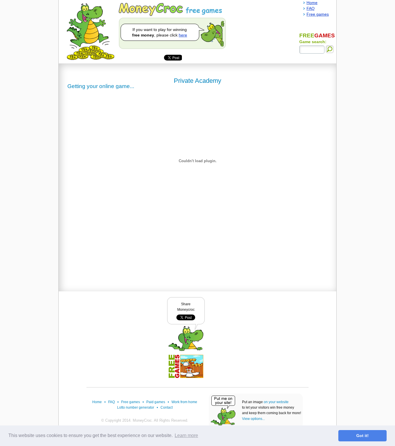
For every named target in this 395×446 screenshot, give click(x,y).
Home (97, 402)
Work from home (184, 402)
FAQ (111, 402)
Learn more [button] (186, 435)
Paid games (155, 402)
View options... (253, 419)
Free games (130, 402)
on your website (276, 402)
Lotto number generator (135, 407)
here (183, 35)
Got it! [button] (362, 435)
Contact (166, 407)
